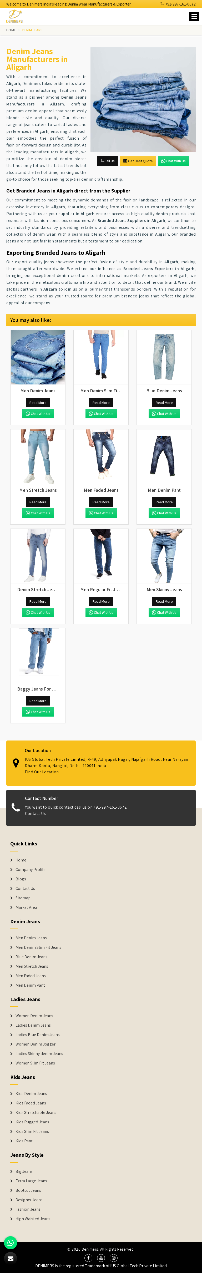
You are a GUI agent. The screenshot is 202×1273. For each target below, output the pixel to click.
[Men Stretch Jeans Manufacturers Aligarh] (38, 456)
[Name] (194, 16)
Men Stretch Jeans (32, 966)
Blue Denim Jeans (31, 957)
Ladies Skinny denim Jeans (39, 1054)
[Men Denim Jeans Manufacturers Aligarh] (38, 357)
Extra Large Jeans (31, 1181)
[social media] (88, 1258)
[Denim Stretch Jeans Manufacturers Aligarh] (38, 556)
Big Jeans (24, 1171)
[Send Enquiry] (10, 1258)
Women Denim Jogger (35, 1044)
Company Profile (31, 870)
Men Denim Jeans (31, 938)
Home (11, 30)
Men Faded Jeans (31, 976)
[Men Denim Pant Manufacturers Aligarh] (164, 456)
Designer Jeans (29, 1200)
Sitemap (23, 898)
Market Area (26, 907)
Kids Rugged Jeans (32, 1122)
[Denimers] (16, 15)
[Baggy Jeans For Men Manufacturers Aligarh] (38, 655)
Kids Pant (24, 1141)
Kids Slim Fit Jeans (32, 1131)
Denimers (90, 1249)
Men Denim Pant (30, 985)
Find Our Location (42, 772)
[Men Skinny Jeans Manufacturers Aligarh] (164, 556)
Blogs (21, 879)
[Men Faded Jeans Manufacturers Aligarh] (101, 456)
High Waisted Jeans (33, 1219)
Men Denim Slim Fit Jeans (38, 947)
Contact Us (35, 813)
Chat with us (176, 161)
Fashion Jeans (28, 1209)
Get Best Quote (140, 161)
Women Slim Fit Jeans (35, 1063)
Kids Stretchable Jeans (36, 1112)
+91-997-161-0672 (180, 4)
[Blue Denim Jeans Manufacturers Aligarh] (164, 357)
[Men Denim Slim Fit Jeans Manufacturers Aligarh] (101, 357)
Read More (38, 402)
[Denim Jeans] (143, 99)
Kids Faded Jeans (31, 1103)
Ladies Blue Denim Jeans (38, 1035)
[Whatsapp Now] (10, 1242)
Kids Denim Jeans (31, 1094)
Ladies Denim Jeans (33, 1025)
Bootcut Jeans (28, 1190)
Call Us (109, 161)
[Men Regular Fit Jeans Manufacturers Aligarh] (101, 556)
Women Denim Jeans (34, 1016)
